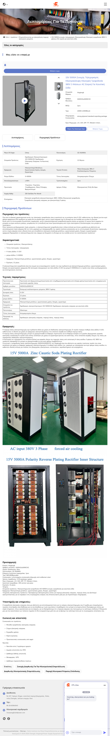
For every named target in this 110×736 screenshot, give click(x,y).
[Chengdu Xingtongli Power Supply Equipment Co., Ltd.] (56, 4)
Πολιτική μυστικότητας (10, 731)
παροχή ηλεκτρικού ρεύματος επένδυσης (63, 671)
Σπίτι (7, 37)
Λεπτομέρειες (17, 138)
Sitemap (23, 731)
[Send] (104, 732)
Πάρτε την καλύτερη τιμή (76, 129)
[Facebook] (8, 719)
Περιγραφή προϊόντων (50, 138)
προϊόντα (14, 37)
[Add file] (67, 732)
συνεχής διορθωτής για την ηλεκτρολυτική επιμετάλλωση (41, 667)
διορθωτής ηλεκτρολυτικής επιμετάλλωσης (22, 671)
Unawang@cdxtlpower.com (16, 712)
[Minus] (104, 685)
